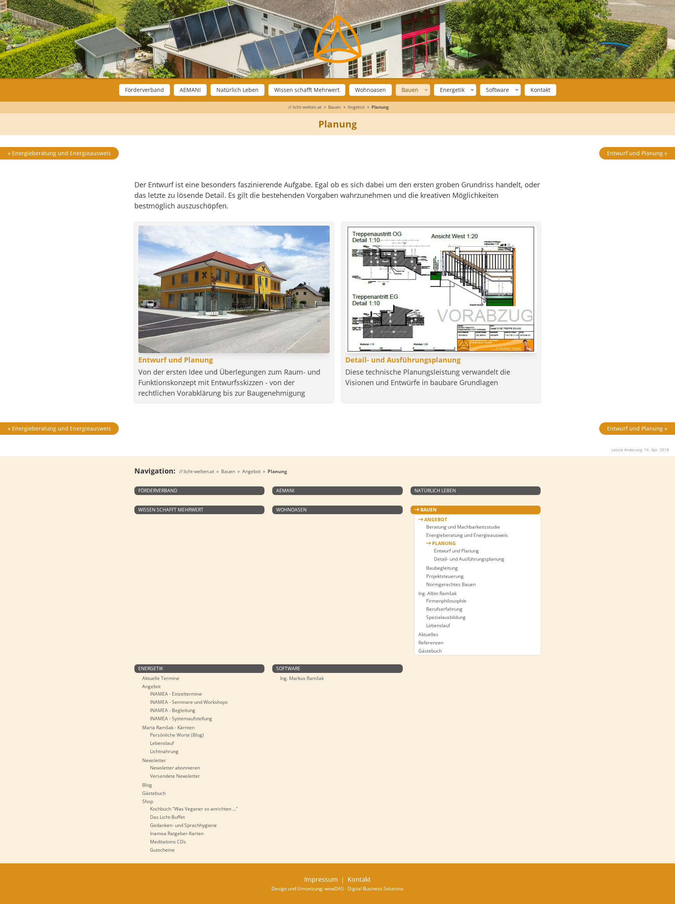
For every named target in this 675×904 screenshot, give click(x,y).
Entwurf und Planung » (637, 153)
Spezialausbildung (446, 617)
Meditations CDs (168, 841)
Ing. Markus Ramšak (302, 678)
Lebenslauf (438, 625)
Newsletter (154, 760)
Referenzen (430, 642)
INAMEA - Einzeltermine (176, 694)
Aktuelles (428, 634)
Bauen (410, 90)
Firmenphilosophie (446, 600)
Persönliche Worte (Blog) (177, 735)
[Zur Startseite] (337, 39)
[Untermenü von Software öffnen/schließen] (516, 90)
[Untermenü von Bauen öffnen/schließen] (425, 90)
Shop (147, 801)
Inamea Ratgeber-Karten (177, 833)
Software (497, 90)
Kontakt (540, 89)
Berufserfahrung (444, 609)
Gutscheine (162, 850)
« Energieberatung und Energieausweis (59, 153)
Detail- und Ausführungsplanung (469, 559)
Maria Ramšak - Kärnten (168, 727)
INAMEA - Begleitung (172, 710)
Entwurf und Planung (456, 550)
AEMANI (190, 89)
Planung (443, 543)
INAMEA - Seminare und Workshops (189, 702)
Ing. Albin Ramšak (437, 593)
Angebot (356, 107)
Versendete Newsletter (175, 776)
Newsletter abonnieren (175, 767)
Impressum (321, 879)
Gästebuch (430, 651)
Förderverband (144, 89)
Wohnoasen (370, 89)
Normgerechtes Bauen (451, 584)
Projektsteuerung (445, 576)
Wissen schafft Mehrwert (306, 89)
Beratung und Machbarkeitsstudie (463, 527)
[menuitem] (144, 90)
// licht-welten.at (304, 107)
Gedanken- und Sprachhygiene (183, 825)
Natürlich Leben (237, 89)
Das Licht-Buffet (167, 817)
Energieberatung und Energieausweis (467, 535)
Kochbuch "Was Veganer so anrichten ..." (194, 808)
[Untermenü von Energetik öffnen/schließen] (471, 90)
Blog (147, 785)
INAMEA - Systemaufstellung (181, 718)
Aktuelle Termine (160, 678)
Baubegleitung (442, 568)
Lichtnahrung (164, 751)
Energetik (452, 90)
